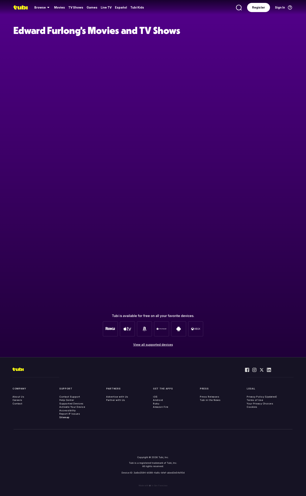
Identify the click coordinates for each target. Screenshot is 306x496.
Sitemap (64, 417)
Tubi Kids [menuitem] (137, 7)
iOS (155, 396)
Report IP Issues (69, 413)
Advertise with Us (117, 396)
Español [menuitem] (121, 7)
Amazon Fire (160, 406)
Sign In (280, 7)
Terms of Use (255, 400)
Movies (59, 7)
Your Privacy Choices (260, 403)
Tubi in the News (210, 400)
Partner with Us (115, 400)
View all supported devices (153, 344)
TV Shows (75, 7)
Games (92, 7)
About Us (18, 396)
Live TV (106, 7)
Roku (156, 403)
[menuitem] (42, 7)
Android (158, 400)
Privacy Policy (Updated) (262, 396)
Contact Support (69, 396)
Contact (17, 403)
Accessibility (67, 410)
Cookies (252, 406)
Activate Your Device (72, 406)
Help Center (66, 400)
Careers (17, 400)
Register (258, 7)
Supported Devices (71, 403)
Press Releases (209, 396)
